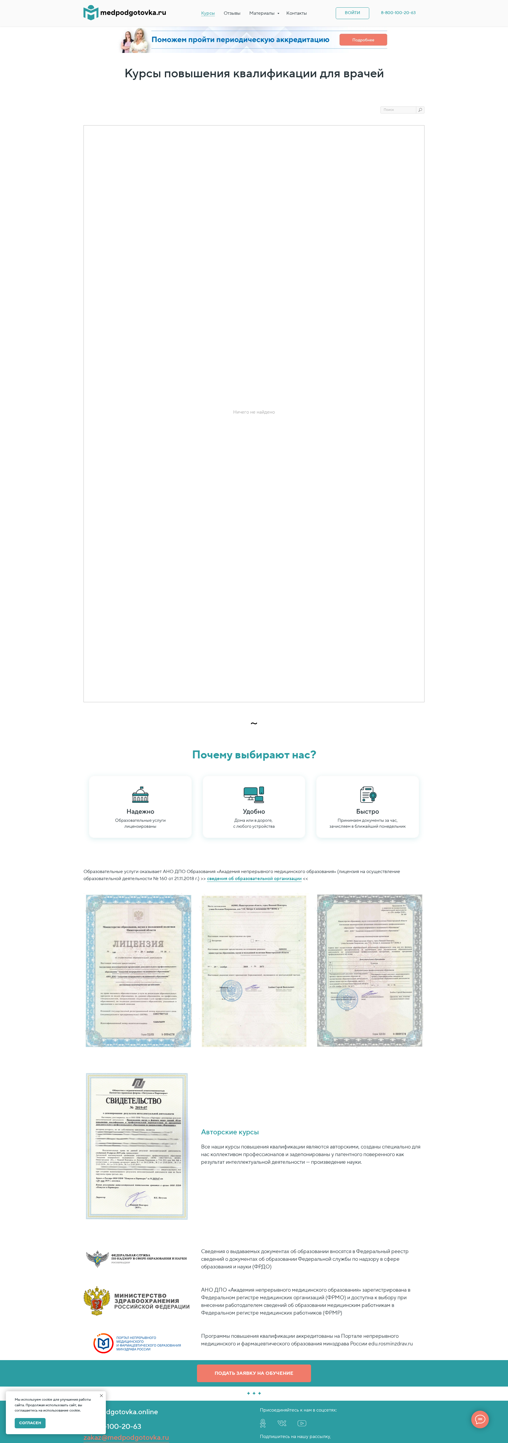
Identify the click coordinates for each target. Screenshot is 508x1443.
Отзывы (232, 13)
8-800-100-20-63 (112, 1426)
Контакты (296, 13)
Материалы (262, 13)
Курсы (208, 13)
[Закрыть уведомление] (101, 1396)
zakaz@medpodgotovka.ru (126, 1437)
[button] (254, 1373)
